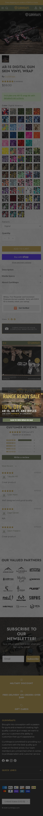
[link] (21, 405)
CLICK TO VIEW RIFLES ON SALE (21, 420)
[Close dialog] (42, 394)
